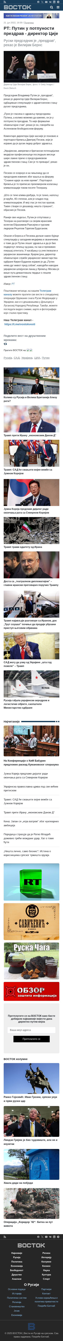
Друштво (17, 1274)
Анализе (16, 1279)
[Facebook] (38, 2)
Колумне (46, 1261)
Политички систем (16, 1298)
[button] (58, 7)
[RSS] (5, 2)
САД (17, 357)
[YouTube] (46, 2)
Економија (17, 1266)
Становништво (16, 1306)
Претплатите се (31, 1039)
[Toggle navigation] (57, 7)
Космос (46, 1266)
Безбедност (16, 1270)
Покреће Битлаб (46, 1306)
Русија (8, 357)
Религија (16, 1302)
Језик (17, 1310)
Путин (46, 357)
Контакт (46, 1293)
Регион (46, 1253)
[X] (42, 2)
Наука (46, 1270)
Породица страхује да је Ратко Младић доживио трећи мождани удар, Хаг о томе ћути (29, 838)
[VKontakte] (50, 2)
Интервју (46, 1257)
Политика (29, 22)
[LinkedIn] (54, 2)
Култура (46, 1274)
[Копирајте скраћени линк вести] (31, 344)
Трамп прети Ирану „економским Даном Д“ (29, 812)
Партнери (46, 1289)
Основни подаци (16, 1289)
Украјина (26, 357)
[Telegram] (58, 2)
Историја (16, 1293)
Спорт (46, 1279)
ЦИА (37, 357)
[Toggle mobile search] (51, 7)
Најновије (16, 1253)
